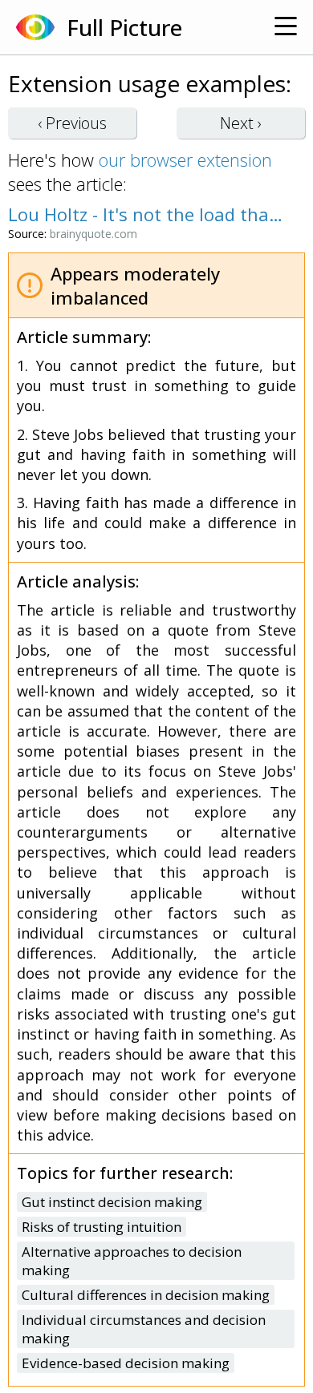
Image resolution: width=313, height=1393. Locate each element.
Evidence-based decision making (126, 1363)
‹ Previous (72, 123)
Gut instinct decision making (112, 1202)
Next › (241, 123)
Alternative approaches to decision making (132, 1260)
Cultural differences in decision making (146, 1295)
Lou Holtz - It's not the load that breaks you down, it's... (148, 214)
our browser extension (185, 159)
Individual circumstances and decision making (144, 1328)
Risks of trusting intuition (101, 1226)
